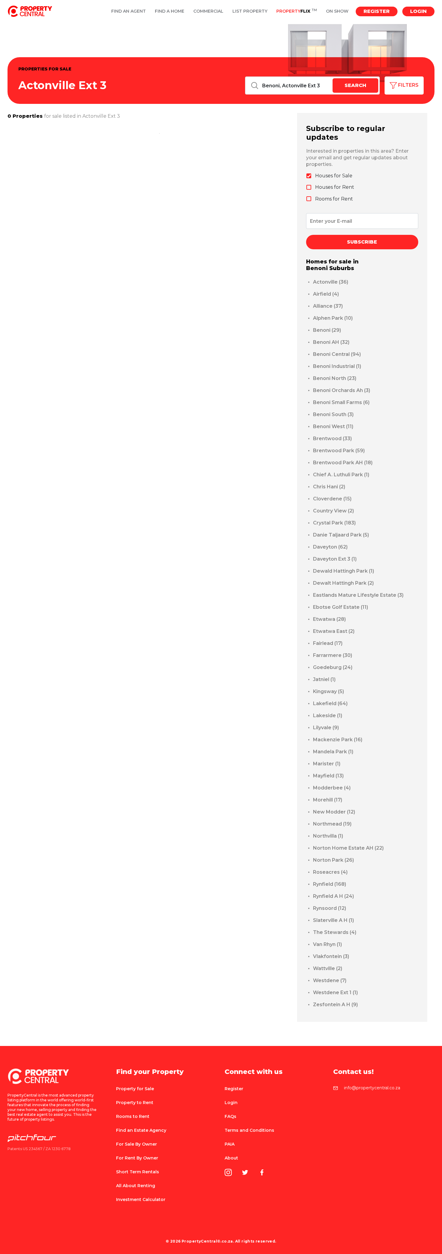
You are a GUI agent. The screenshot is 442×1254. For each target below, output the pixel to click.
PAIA (230, 1144)
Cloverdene (332, 499)
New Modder (334, 812)
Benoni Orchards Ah (341, 390)
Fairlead (327, 643)
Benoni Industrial (337, 366)
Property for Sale (135, 1088)
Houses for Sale (333, 176)
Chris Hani (329, 487)
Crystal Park (334, 523)
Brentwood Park (339, 450)
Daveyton (330, 547)
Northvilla (328, 836)
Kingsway (328, 691)
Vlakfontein (331, 956)
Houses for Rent (334, 187)
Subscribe (362, 242)
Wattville (327, 968)
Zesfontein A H (335, 1004)
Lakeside (327, 715)
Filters (408, 85)
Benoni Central (337, 354)
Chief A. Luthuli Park (341, 475)
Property (296, 11)
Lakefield (330, 703)
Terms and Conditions (249, 1130)
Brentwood (332, 438)
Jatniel (324, 679)
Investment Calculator (140, 1199)
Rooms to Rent (132, 1116)
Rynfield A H (333, 896)
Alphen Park (333, 318)
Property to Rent (134, 1102)
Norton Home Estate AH (348, 848)
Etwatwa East (334, 631)
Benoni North (334, 378)
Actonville (330, 282)
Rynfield (329, 884)
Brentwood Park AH (343, 462)
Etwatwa (329, 619)
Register (377, 11)
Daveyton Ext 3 (335, 559)
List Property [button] (249, 11)
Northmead (332, 824)
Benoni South (333, 414)
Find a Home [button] (169, 11)
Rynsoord (329, 908)
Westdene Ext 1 (335, 992)
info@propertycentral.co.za (372, 1088)
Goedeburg (332, 667)
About (231, 1158)
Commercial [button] (208, 11)
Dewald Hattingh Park (343, 571)
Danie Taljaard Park (341, 535)
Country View (333, 511)
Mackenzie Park (337, 739)
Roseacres (330, 872)
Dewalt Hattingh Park (343, 583)
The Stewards (334, 932)
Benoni (327, 330)
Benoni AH (331, 342)
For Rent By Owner (137, 1158)
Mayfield (328, 776)
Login (418, 11)
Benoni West (333, 426)
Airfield (326, 294)
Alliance (328, 306)
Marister (326, 764)
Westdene (329, 980)
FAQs (230, 1116)
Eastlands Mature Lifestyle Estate (358, 595)
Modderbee (332, 788)
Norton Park (333, 860)
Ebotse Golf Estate (340, 607)
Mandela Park (333, 752)
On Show (337, 11)
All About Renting (135, 1185)
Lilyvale (326, 727)
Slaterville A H (333, 920)
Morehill (327, 800)
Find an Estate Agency (141, 1130)
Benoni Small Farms (341, 402)
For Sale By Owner (136, 1144)
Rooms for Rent (334, 199)
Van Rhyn (327, 944)
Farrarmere (332, 655)
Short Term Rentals (137, 1172)
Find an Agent (128, 11)
